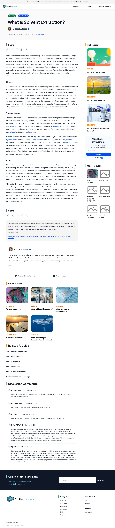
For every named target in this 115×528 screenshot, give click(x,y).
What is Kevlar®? (104, 196)
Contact (88, 503)
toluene (50, 140)
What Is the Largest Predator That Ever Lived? (41, 338)
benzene (40, 140)
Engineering (91, 97)
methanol (12, 132)
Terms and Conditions (21, 525)
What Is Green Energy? (96, 100)
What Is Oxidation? (14, 309)
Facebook (88, 512)
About (87, 500)
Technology (11, 335)
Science (63, 500)
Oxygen (15, 126)
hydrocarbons (11, 140)
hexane (33, 140)
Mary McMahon (21, 29)
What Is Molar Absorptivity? (42, 309)
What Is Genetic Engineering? (62, 310)
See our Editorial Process (26, 276)
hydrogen (55, 126)
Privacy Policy (10, 525)
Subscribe (98, 154)
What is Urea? (103, 180)
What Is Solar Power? (14, 337)
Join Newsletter (104, 7)
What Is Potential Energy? (97, 72)
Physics (90, 69)
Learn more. (85, 1)
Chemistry (10, 306)
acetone (32, 132)
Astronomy (63, 506)
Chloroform (71, 142)
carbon (69, 140)
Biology (59, 306)
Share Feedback (61, 276)
